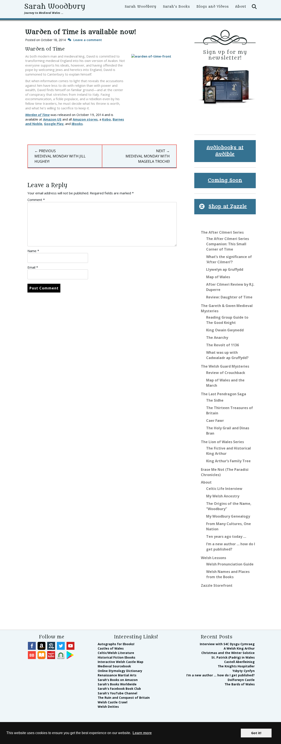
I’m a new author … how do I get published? (220, 675)
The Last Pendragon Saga (223, 394)
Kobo (106, 119)
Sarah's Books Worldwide (117, 684)
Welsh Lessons (213, 557)
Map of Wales (218, 276)
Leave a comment (87, 40)
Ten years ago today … (226, 536)
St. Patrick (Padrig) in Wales (233, 657)
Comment (36, 199)
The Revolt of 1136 (222, 345)
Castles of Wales (111, 648)
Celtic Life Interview (224, 488)
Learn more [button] (142, 733)
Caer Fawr (215, 420)
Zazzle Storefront (216, 585)
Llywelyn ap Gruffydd (224, 269)
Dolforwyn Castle (241, 680)
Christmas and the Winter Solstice (228, 653)
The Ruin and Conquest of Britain (124, 697)
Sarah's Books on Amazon (118, 680)
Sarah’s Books (176, 7)
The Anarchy (217, 337)
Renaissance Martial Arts (117, 675)
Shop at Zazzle (228, 206)
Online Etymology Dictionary (120, 671)
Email (32, 267)
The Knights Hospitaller (236, 666)
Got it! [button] (256, 733)
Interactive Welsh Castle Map (120, 662)
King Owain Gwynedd (225, 330)
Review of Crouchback (225, 372)
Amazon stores (85, 119)
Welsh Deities (108, 706)
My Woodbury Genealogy (228, 516)
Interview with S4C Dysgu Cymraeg (227, 644)
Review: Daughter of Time (229, 297)
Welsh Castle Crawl (112, 702)
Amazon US (52, 119)
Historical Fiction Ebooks (116, 657)
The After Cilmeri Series (222, 232)
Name (33, 251)
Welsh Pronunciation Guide (230, 564)
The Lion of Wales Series (222, 441)
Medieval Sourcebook (114, 666)
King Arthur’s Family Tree (228, 461)
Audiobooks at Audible (225, 151)
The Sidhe (214, 400)
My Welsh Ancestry (222, 496)
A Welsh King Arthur (239, 648)
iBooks (77, 123)
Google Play (53, 123)
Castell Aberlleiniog (239, 662)
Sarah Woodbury (54, 6)
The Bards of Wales (240, 684)
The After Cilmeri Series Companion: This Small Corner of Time (227, 244)
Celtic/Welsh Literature (116, 653)
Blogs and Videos (212, 7)
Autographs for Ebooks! (116, 644)
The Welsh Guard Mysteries (225, 366)
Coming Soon (225, 180)
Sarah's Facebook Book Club (119, 688)
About (240, 7)
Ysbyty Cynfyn (243, 671)
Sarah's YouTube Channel (117, 693)
